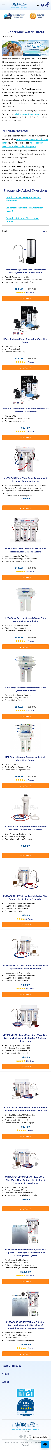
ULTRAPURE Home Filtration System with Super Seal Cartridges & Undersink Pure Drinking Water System (25, 1252)
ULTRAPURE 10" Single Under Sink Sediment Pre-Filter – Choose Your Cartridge (25, 828)
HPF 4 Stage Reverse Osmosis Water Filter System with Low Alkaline (25, 619)
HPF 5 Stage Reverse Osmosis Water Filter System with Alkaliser (25, 689)
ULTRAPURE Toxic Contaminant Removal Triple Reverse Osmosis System (25, 550)
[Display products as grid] (44, 231)
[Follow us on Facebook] (21, 1436)
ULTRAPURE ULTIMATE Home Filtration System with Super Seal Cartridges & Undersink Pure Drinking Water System (25, 1325)
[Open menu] (3, 5)
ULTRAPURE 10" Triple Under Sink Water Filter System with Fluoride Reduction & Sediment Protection (25, 1038)
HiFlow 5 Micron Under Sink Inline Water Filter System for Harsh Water (25, 410)
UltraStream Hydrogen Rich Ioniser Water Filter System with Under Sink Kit (25, 271)
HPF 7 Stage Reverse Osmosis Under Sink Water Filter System (25, 758)
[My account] (42, 5)
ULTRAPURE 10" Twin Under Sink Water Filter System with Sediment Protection (25, 897)
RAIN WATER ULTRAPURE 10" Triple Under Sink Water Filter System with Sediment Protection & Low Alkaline (25, 1180)
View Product (25, 298)
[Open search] (38, 5)
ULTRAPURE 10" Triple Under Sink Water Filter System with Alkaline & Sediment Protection (25, 1109)
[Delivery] (14, 16)
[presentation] (25, 21)
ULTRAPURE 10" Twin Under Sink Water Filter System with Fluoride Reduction (25, 967)
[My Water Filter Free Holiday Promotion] (25, 42)
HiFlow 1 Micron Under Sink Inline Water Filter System (25, 340)
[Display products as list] (47, 231)
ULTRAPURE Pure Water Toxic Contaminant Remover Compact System (25, 479)
